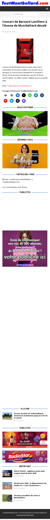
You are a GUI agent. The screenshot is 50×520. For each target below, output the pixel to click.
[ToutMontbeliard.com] (25, 5)
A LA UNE (25, 408)
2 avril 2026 (19, 500)
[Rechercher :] (25, 14)
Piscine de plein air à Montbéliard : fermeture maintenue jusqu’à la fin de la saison (30, 415)
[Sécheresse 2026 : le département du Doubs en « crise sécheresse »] (7, 485)
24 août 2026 (20, 420)
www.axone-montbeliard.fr (19, 86)
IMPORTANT (25, 466)
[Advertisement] (22, 213)
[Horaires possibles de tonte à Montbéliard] (7, 498)
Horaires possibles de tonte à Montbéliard (27, 496)
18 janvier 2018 (9, 32)
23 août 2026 (20, 476)
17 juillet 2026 (20, 488)
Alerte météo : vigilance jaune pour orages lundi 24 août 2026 (29, 472)
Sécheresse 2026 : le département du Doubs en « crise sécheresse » (30, 484)
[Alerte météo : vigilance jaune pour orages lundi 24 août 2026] (7, 473)
